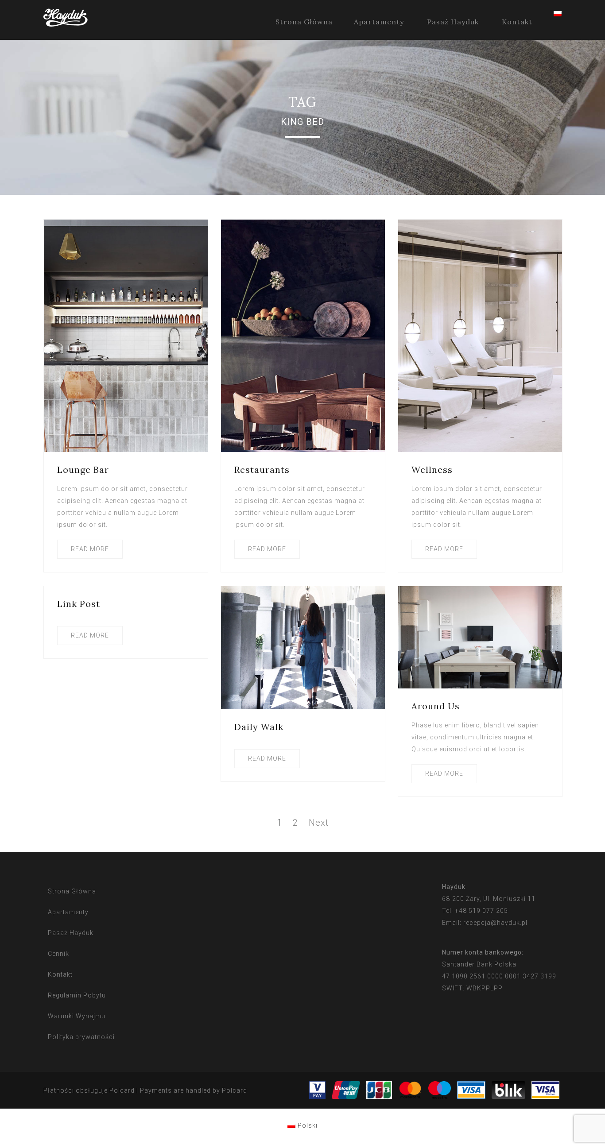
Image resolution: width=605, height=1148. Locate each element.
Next (319, 822)
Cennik (58, 953)
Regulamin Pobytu (77, 995)
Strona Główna (304, 21)
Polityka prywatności (81, 1036)
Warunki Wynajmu (76, 1016)
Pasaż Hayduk (453, 21)
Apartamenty (379, 21)
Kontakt (517, 21)
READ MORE (90, 549)
